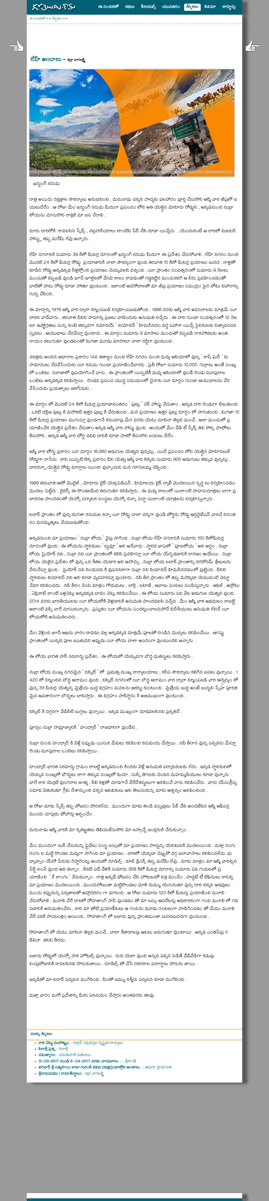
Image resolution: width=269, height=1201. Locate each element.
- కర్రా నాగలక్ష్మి (71, 1074)
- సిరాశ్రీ (53, 1049)
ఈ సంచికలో (37, 19)
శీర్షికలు (57, 19)
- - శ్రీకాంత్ (87, 1061)
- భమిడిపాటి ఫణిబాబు (65, 1055)
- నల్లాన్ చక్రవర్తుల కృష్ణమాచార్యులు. (81, 1043)
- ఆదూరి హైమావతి (105, 1067)
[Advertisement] (134, 37)
